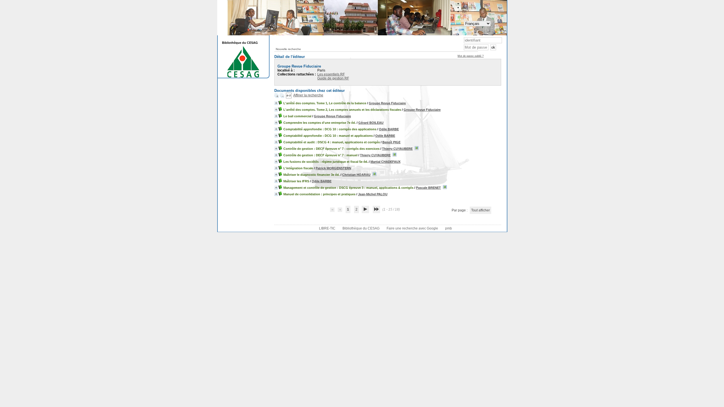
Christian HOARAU (356, 174)
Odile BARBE (389, 129)
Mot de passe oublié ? (471, 56)
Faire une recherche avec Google (412, 228)
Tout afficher (480, 210)
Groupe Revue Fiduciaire (387, 103)
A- (464, 3)
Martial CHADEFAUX (385, 161)
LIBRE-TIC (327, 228)
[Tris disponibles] (289, 95)
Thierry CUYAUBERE (397, 148)
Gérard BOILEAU (370, 122)
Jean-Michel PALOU (372, 194)
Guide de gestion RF (333, 78)
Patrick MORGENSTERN (333, 168)
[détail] (276, 103)
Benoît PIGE (391, 142)
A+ (464, 11)
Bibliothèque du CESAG (361, 228)
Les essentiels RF (331, 74)
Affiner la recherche (308, 95)
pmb (448, 228)
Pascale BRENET (428, 187)
